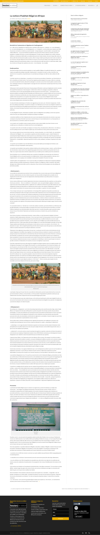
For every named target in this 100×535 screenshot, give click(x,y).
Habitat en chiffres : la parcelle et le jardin (79, 96)
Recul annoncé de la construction (79, 18)
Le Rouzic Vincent (74, 42)
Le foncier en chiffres (80, 5)
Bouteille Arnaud (74, 120)
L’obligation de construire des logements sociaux (78, 101)
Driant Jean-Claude (74, 36)
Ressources (91, 5)
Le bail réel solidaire (76, 41)
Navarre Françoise (82, 36)
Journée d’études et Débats (66, 5)
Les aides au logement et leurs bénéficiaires (78, 83)
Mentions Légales (38, 533)
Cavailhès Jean (74, 80)
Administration (46, 533)
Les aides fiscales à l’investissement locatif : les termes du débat (80, 51)
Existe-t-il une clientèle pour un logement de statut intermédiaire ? (79, 118)
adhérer (19, 526)
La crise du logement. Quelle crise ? (79, 62)
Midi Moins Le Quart (28, 533)
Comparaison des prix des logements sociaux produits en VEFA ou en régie (80, 29)
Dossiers (55, 5)
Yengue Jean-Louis (80, 108)
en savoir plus (14, 526)
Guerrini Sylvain (74, 53)
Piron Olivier (73, 63)
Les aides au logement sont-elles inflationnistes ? (79, 124)
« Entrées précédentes (76, 129)
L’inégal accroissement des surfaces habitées (80, 107)
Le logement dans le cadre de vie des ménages (80, 78)
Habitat (29, 18)
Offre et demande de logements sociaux (79, 34)
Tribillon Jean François (16, 18)
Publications (47, 5)
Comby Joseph (73, 19)
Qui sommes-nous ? (65, 1)
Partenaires (90, 1)
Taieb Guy (73, 103)
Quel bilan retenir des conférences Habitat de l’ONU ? (79, 57)
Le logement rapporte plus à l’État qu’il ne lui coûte (79, 23)
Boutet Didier (73, 108)
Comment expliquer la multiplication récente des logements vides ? (80, 72)
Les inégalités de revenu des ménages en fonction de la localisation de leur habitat (80, 90)
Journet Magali (74, 31)
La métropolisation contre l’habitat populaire (79, 46)
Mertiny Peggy (80, 53)
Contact (96, 1)
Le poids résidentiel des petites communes (78, 67)
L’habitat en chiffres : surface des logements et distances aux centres (80, 112)
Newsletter (83, 1)
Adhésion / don (75, 1)
